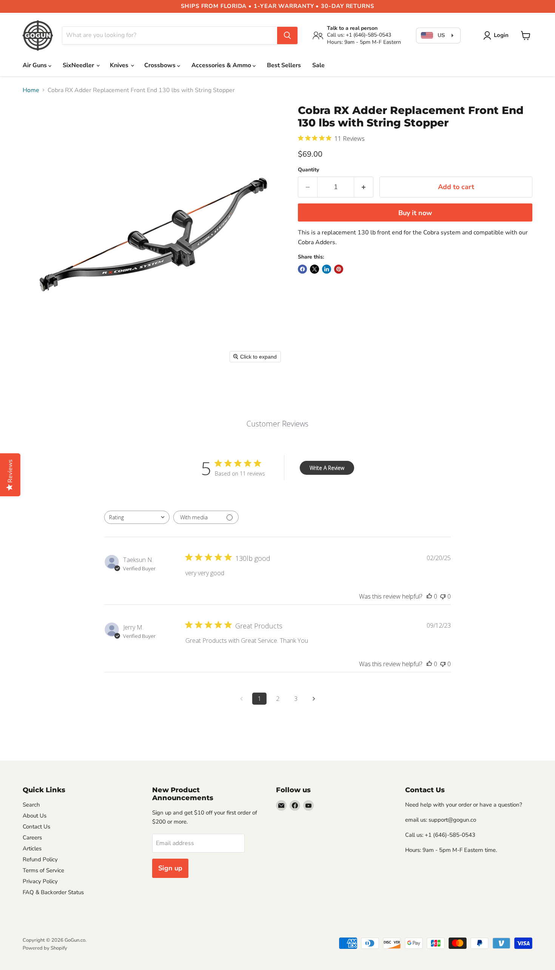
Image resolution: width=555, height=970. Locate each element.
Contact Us (36, 826)
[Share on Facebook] (302, 269)
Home (31, 90)
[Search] (287, 35)
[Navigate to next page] (314, 699)
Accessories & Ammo (222, 65)
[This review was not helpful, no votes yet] (443, 596)
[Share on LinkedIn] (326, 269)
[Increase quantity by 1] (363, 187)
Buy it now (415, 212)
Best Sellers (284, 65)
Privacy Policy (40, 881)
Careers (32, 837)
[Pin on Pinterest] (338, 269)
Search (31, 804)
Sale (318, 65)
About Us (34, 815)
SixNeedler (79, 65)
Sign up (170, 868)
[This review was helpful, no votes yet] (429, 596)
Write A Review (327, 467)
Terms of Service (43, 870)
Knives (120, 65)
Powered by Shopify (45, 948)
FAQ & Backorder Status (53, 892)
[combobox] (137, 517)
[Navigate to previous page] (241, 699)
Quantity (308, 170)
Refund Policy (40, 859)
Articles (32, 848)
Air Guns (35, 65)
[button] (497, 35)
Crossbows (160, 65)
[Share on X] (314, 269)
